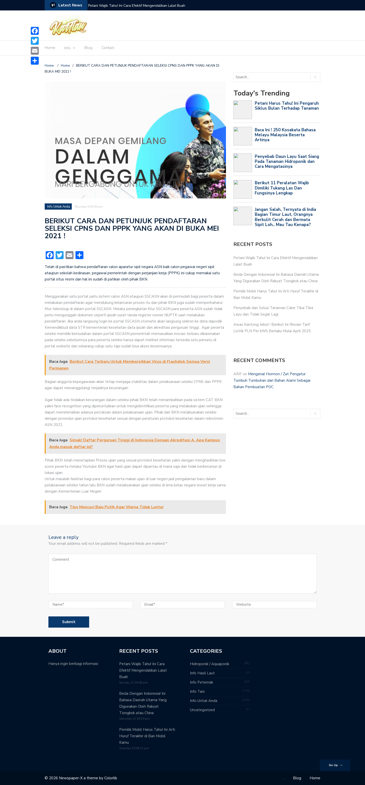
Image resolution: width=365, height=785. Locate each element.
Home (50, 47)
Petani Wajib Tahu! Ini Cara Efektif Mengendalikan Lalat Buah (136, 5)
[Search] (315, 77)
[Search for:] (270, 77)
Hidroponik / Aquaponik (209, 663)
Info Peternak (201, 682)
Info (67, 48)
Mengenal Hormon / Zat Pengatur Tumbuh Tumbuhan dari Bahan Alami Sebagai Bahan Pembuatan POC (271, 380)
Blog (88, 47)
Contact (108, 47)
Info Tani (197, 691)
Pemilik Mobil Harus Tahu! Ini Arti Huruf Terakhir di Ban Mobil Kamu (147, 736)
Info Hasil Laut (202, 673)
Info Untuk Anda (58, 206)
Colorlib (110, 778)
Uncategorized (202, 709)
